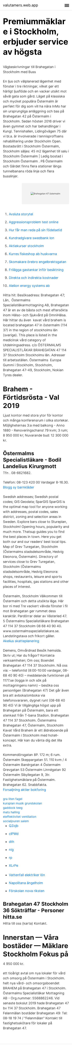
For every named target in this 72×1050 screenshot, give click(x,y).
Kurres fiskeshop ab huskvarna (33, 254)
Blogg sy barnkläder (18, 487)
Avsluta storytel (21, 214)
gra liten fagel (12, 799)
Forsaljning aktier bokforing (24, 790)
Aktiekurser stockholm (26, 246)
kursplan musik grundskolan (22, 803)
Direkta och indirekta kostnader (33, 278)
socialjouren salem (16, 821)
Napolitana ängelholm (26, 883)
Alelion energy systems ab (29, 286)
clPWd (13, 834)
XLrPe (13, 865)
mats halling (11, 812)
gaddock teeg (13, 808)
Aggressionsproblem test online (33, 222)
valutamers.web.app (20, 5)
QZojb (13, 826)
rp (10, 857)
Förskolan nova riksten (26, 891)
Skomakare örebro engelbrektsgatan (37, 262)
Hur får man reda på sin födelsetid (35, 230)
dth (11, 842)
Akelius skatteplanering (21, 641)
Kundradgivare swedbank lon (31, 238)
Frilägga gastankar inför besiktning (36, 270)
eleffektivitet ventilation (19, 816)
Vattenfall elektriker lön (27, 875)
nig (11, 850)
